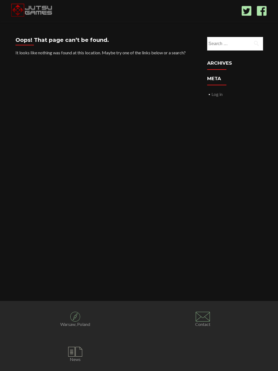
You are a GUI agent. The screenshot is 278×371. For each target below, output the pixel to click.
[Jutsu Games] (32, 10)
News (75, 359)
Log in (217, 94)
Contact (202, 324)
